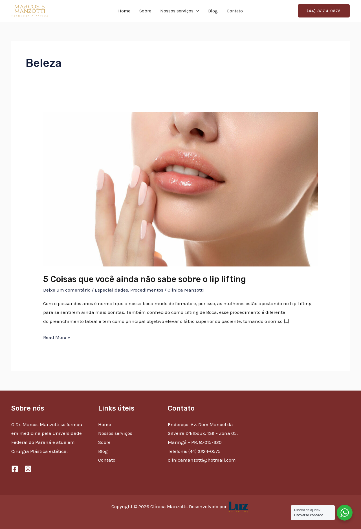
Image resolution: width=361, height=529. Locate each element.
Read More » (56, 336)
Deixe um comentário (67, 290)
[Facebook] (14, 468)
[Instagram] (28, 468)
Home (124, 11)
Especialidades (111, 290)
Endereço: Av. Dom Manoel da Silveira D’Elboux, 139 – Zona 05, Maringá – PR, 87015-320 (203, 433)
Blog (213, 11)
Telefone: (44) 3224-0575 (194, 451)
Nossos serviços (176, 11)
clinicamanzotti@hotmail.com (202, 460)
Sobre (145, 11)
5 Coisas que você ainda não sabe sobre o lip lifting (144, 279)
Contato (235, 11)
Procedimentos (146, 290)
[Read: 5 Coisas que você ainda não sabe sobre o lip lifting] (180, 189)
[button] (196, 11)
